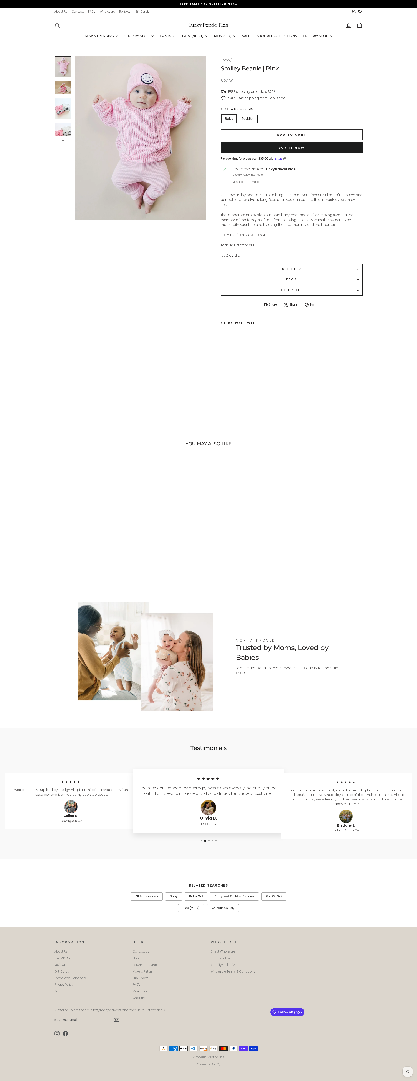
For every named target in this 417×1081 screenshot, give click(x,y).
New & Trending (100, 36)
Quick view (91, 563)
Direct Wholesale (223, 952)
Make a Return (143, 972)
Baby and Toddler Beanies (234, 896)
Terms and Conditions (70, 978)
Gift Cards (142, 12)
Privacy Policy (63, 985)
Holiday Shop (316, 36)
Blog (57, 991)
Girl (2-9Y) (274, 896)
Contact (78, 12)
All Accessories (146, 896)
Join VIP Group (64, 958)
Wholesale (107, 12)
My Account (141, 991)
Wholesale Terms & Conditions (233, 972)
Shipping (291, 269)
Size (234, 109)
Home (225, 60)
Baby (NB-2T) (193, 36)
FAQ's (92, 12)
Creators (139, 998)
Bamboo (167, 36)
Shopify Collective (223, 965)
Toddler (247, 118)
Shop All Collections (277, 36)
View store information (246, 182)
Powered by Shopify (208, 1064)
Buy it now (292, 148)
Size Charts (141, 978)
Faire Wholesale (222, 958)
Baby (229, 118)
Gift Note (291, 290)
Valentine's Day (222, 908)
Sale (246, 36)
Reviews (124, 12)
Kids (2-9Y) (223, 36)
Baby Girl (196, 896)
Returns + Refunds (145, 965)
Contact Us (141, 952)
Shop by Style (137, 36)
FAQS (291, 279)
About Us (60, 12)
